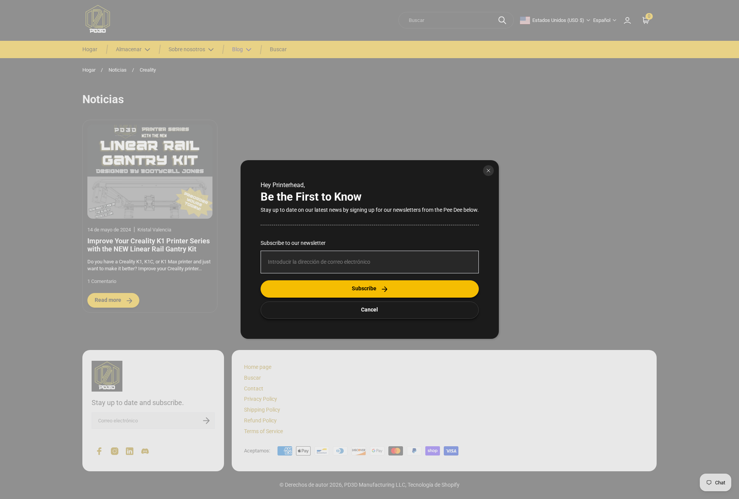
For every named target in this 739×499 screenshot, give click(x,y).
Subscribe (364, 288)
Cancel (369, 309)
